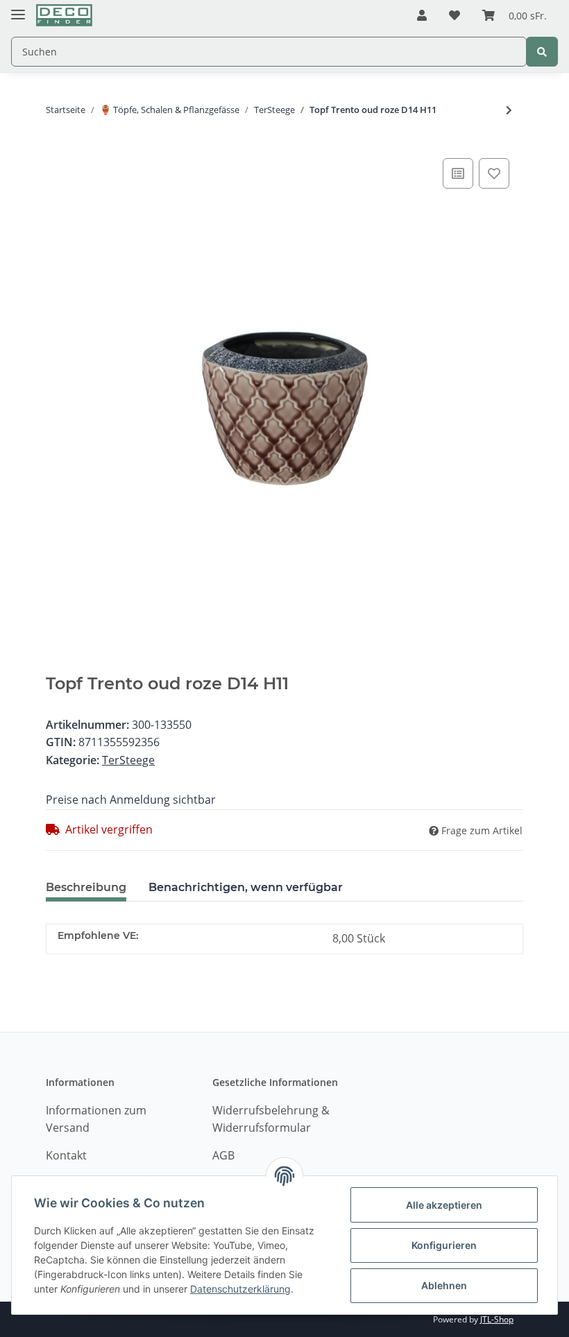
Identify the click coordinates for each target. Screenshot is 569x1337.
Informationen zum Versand (96, 1119)
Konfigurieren (444, 1245)
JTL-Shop (496, 1319)
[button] (422, 16)
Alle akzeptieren (444, 1205)
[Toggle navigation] (18, 8)
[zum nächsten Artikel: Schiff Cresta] (509, 110)
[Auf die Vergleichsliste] (458, 173)
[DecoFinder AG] (64, 15)
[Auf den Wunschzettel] (494, 173)
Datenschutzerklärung (240, 1289)
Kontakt (66, 1155)
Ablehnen (444, 1285)
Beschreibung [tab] (86, 887)
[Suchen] (542, 52)
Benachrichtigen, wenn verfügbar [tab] (245, 887)
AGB (223, 1155)
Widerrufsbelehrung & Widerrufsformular (271, 1119)
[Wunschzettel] (454, 16)
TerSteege (128, 760)
